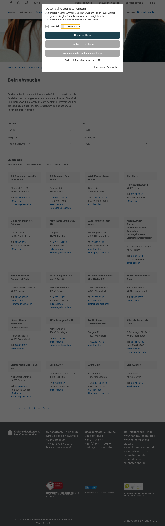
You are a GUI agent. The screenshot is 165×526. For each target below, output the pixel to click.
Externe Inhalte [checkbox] (72, 26)
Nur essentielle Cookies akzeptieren (82, 53)
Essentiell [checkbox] (54, 26)
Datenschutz (113, 67)
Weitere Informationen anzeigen (81, 60)
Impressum (99, 67)
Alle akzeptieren (83, 35)
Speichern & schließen (82, 44)
